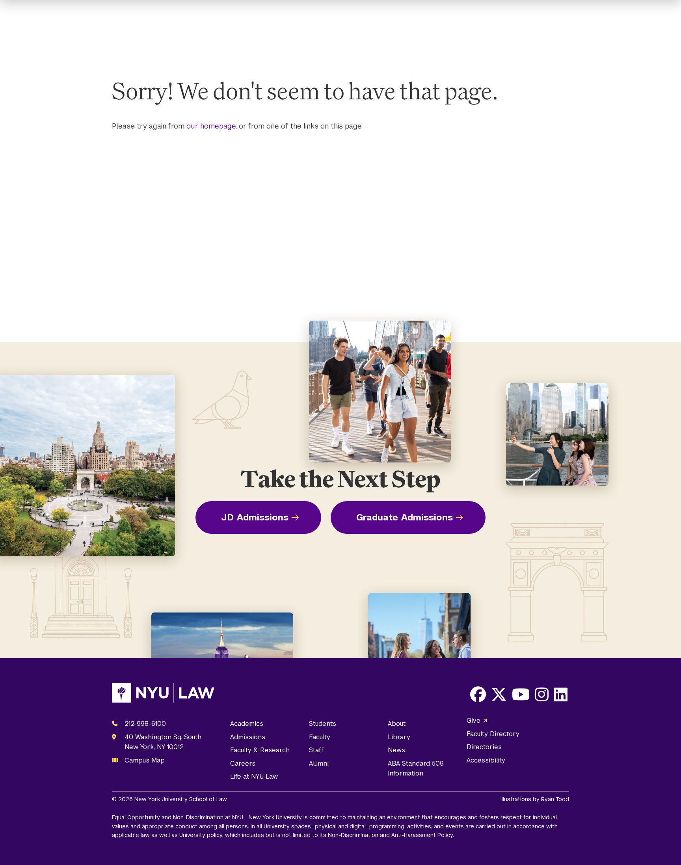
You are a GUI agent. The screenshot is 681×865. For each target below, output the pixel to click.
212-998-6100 (145, 724)
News (396, 750)
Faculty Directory (493, 734)
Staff (316, 750)
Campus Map (145, 760)
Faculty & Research (260, 750)
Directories (484, 747)
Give (473, 720)
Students (322, 724)
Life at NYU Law (254, 776)
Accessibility (486, 760)
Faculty (319, 737)
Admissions (247, 737)
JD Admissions (254, 517)
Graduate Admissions (404, 517)
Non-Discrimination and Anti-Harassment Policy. (391, 835)
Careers (242, 763)
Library (399, 737)
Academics (246, 724)
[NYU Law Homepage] (163, 694)
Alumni (319, 763)
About (397, 724)
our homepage (211, 125)
